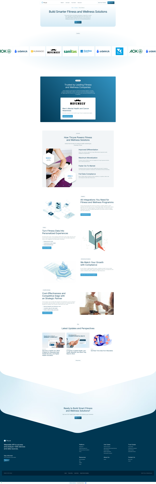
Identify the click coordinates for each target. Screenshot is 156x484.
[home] (44, 2)
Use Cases (107, 444)
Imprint (66, 473)
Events (80, 464)
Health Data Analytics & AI (83, 448)
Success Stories (130, 446)
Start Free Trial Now (102, 2)
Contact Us (131, 457)
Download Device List (85, 214)
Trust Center (132, 444)
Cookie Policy (76, 473)
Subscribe (7, 460)
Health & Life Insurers (107, 446)
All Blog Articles (78, 360)
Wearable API (81, 446)
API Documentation (82, 459)
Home (72, 7)
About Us (106, 457)
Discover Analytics (46, 247)
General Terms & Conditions (84, 473)
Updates (80, 462)
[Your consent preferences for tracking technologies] (1, 482)
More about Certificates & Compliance (88, 274)
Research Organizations (107, 451)
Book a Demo (111, 2)
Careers (105, 459)
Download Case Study (67, 116)
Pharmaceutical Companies (108, 453)
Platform (81, 444)
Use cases (76, 7)
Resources (82, 457)
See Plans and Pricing (47, 312)
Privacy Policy (70, 473)
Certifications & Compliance (132, 448)
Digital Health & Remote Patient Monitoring (110, 448)
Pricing (80, 451)
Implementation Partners (132, 451)
